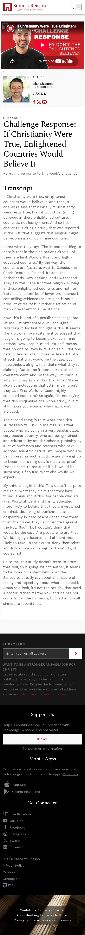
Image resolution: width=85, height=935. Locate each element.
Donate (43, 739)
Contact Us (11, 879)
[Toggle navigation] (78, 7)
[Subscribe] (75, 653)
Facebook (17, 827)
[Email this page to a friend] (44, 102)
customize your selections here (42, 694)
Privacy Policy (13, 865)
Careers (9, 872)
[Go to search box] (72, 7)
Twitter (15, 841)
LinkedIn (16, 847)
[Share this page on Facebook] (35, 102)
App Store (20, 785)
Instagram (17, 834)
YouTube (16, 821)
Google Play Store (26, 792)
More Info (70, 774)
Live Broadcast (21, 814)
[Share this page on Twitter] (39, 102)
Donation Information (45, 748)
